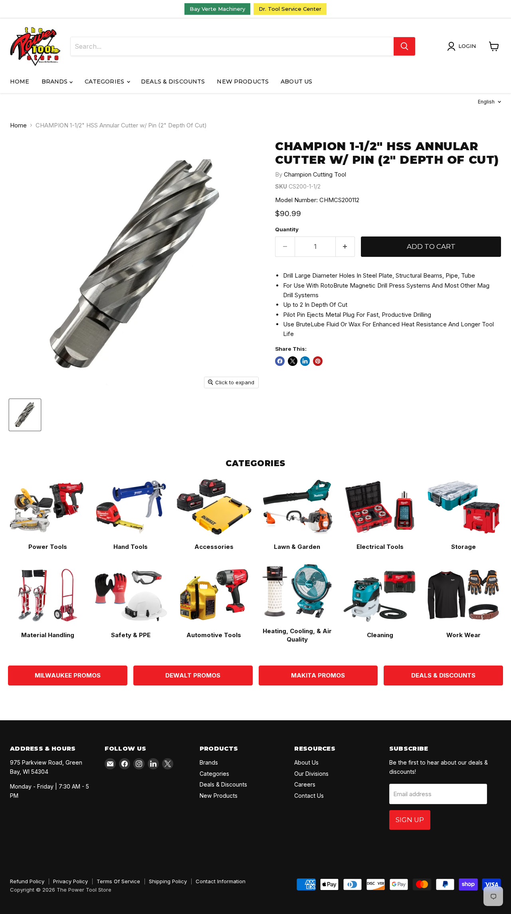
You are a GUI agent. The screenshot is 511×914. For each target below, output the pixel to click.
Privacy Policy (70, 881)
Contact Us (309, 795)
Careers (304, 784)
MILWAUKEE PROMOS (68, 675)
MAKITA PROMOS (318, 675)
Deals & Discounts (173, 81)
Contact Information (221, 881)
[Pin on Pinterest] (318, 361)
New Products (243, 81)
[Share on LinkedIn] (305, 361)
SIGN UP (410, 820)
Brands (55, 81)
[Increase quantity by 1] (345, 246)
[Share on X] (292, 361)
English (486, 102)
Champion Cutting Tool (315, 174)
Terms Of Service (118, 881)
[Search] (404, 46)
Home (20, 81)
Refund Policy (27, 881)
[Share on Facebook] (280, 361)
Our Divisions (311, 773)
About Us (296, 81)
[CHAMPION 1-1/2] (25, 415)
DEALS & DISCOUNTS (443, 675)
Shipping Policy (168, 881)
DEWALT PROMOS (192, 675)
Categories (105, 81)
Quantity (287, 229)
